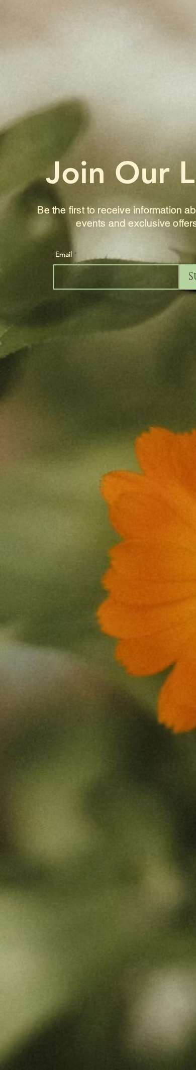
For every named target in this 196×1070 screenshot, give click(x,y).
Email (63, 254)
